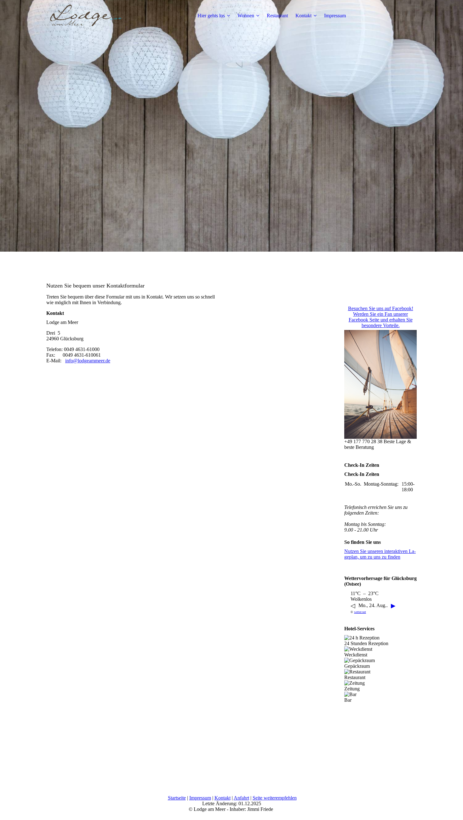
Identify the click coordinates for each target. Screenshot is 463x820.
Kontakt (303, 15)
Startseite (177, 797)
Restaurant (277, 15)
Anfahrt (241, 797)
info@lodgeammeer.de (87, 360)
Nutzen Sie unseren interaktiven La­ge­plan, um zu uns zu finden (380, 554)
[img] (85, 15)
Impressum (335, 15)
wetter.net (360, 612)
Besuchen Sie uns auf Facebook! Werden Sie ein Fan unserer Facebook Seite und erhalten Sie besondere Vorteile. (380, 317)
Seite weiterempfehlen (275, 797)
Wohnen (245, 15)
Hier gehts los (211, 15)
